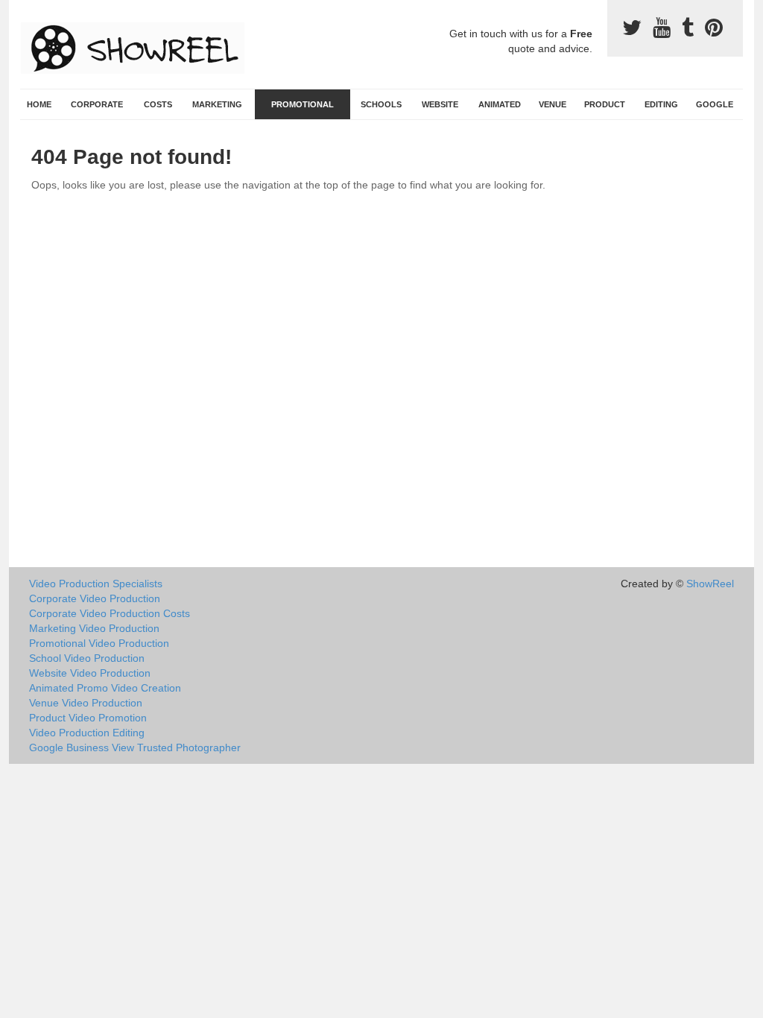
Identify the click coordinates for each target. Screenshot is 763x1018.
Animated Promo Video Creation (105, 688)
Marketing (217, 104)
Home (39, 104)
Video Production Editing (87, 733)
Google (714, 104)
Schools (381, 104)
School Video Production (87, 658)
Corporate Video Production (94, 598)
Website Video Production (90, 673)
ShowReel (710, 583)
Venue (552, 104)
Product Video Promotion (88, 718)
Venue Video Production (85, 703)
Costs (158, 104)
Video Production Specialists (95, 583)
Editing (661, 104)
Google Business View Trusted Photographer (135, 747)
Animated (499, 104)
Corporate (97, 104)
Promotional (302, 104)
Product (604, 104)
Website (440, 104)
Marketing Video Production (94, 628)
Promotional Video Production (99, 643)
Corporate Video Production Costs (109, 613)
